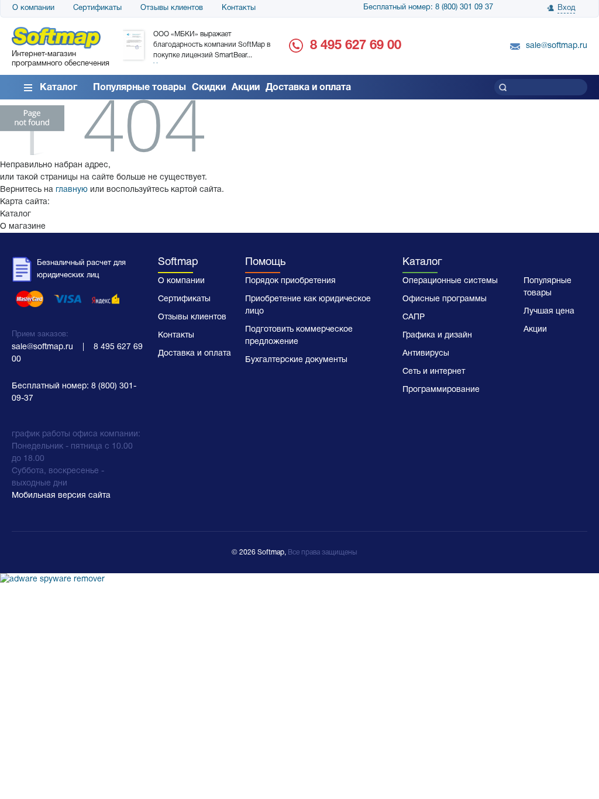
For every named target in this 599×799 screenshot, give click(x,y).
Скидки (209, 88)
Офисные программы (444, 299)
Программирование (441, 390)
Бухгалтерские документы (296, 360)
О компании (33, 8)
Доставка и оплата (308, 88)
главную (72, 190)
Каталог (58, 88)
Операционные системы (450, 281)
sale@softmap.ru (556, 46)
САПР (413, 317)
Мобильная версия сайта (61, 496)
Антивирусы (425, 353)
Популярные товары (139, 88)
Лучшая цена (549, 311)
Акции (246, 88)
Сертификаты (97, 8)
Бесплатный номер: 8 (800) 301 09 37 (428, 7)
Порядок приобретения (290, 281)
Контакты (239, 8)
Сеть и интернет (433, 372)
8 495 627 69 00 (355, 45)
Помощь (265, 262)
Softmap (178, 262)
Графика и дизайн (437, 335)
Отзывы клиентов (171, 8)
